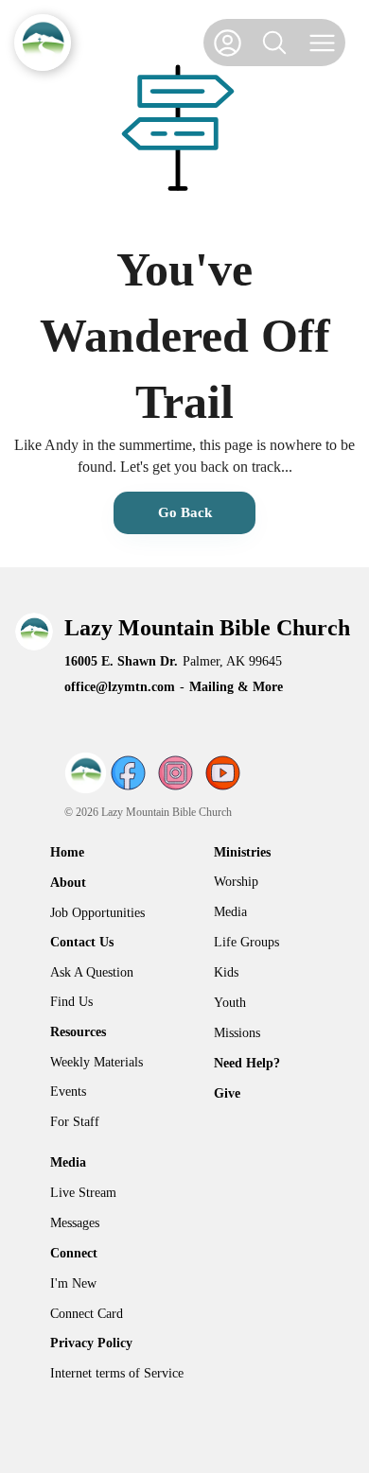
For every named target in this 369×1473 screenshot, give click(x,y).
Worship (236, 882)
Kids (226, 972)
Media (230, 912)
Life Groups (246, 942)
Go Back (185, 512)
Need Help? (247, 1063)
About (68, 882)
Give (227, 1093)
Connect (73, 1253)
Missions (237, 1033)
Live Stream (83, 1193)
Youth (230, 1003)
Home (67, 852)
